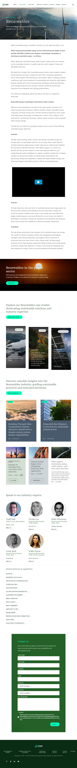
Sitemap (73, 751)
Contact (63, 4)
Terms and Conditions (42, 752)
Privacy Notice (54, 752)
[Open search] (73, 4)
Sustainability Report (8, 752)
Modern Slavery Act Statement (25, 752)
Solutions (31, 4)
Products (39, 4)
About (15, 4)
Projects (46, 4)
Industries (22, 4)
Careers (58, 4)
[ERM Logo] (5, 4)
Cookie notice (65, 752)
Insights (52, 4)
